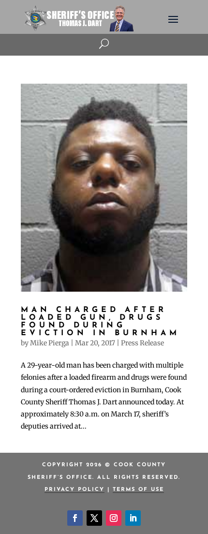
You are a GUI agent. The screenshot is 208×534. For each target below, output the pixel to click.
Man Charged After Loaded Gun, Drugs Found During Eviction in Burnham (100, 321)
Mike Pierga (49, 343)
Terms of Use (138, 489)
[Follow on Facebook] (75, 518)
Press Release (142, 343)
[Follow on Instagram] (113, 518)
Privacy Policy (74, 489)
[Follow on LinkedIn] (133, 518)
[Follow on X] (94, 518)
